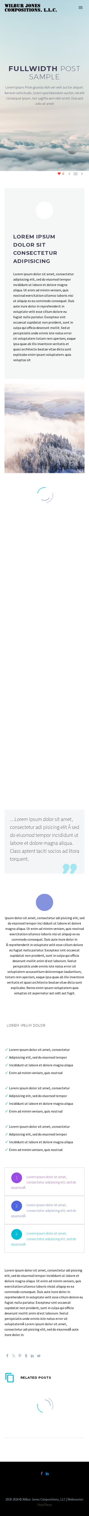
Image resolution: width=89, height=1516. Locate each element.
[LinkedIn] (32, 1355)
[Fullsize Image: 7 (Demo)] (44, 592)
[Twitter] (13, 1355)
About (62, 14)
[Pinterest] (20, 1355)
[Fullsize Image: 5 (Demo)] (44, 751)
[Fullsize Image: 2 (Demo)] (44, 672)
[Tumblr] (26, 1355)
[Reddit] (38, 1355)
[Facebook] (7, 1355)
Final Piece (44, 1505)
